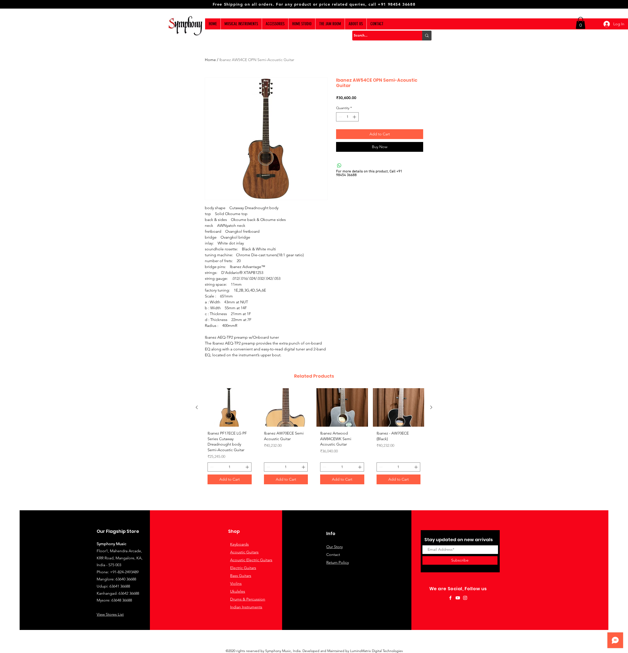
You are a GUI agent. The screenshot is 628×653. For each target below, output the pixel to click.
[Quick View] (229, 407)
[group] (314, 438)
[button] (581, 23)
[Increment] (355, 117)
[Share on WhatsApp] (339, 165)
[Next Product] (431, 407)
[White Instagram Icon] (465, 598)
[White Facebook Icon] (450, 598)
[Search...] (427, 35)
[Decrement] (340, 117)
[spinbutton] (347, 117)
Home (210, 59)
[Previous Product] (197, 407)
